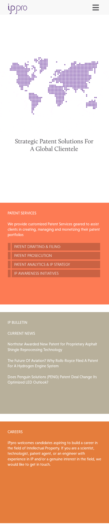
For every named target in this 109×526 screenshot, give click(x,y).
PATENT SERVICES (22, 213)
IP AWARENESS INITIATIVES (36, 273)
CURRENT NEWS (21, 333)
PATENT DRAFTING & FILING (37, 246)
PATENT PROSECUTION (33, 255)
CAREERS (15, 432)
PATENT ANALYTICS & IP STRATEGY (42, 264)
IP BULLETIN (17, 322)
